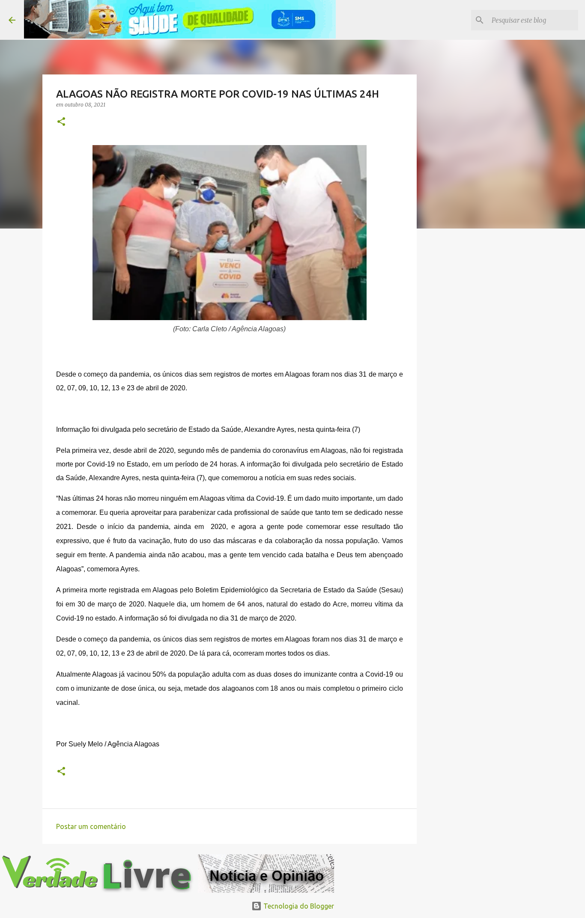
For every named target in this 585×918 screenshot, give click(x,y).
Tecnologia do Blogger (298, 906)
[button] (61, 122)
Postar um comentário (91, 826)
